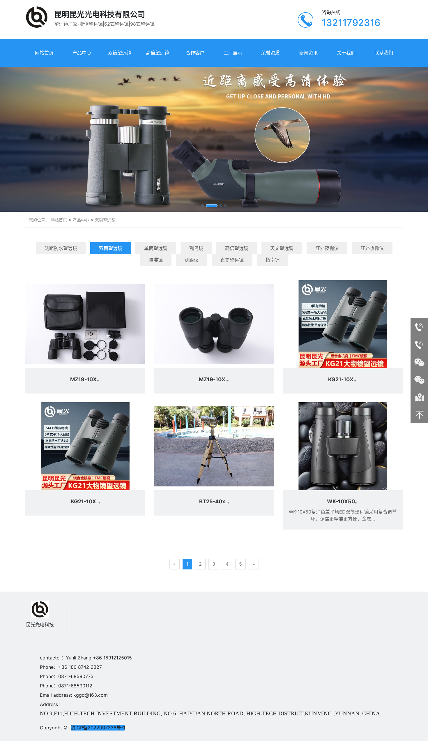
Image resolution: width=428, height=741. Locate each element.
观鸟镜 (196, 248)
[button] (202, 205)
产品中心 (81, 53)
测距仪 (192, 260)
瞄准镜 (156, 260)
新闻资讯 (308, 53)
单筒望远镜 (155, 248)
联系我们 (383, 53)
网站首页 (44, 53)
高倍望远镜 (157, 53)
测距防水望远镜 (61, 248)
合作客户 (195, 53)
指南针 (273, 260)
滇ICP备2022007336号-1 (98, 728)
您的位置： (39, 219)
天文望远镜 (281, 248)
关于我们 (346, 53)
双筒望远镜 (119, 53)
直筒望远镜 (232, 260)
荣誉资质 (270, 53)
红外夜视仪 (327, 248)
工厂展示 (233, 53)
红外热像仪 (372, 248)
